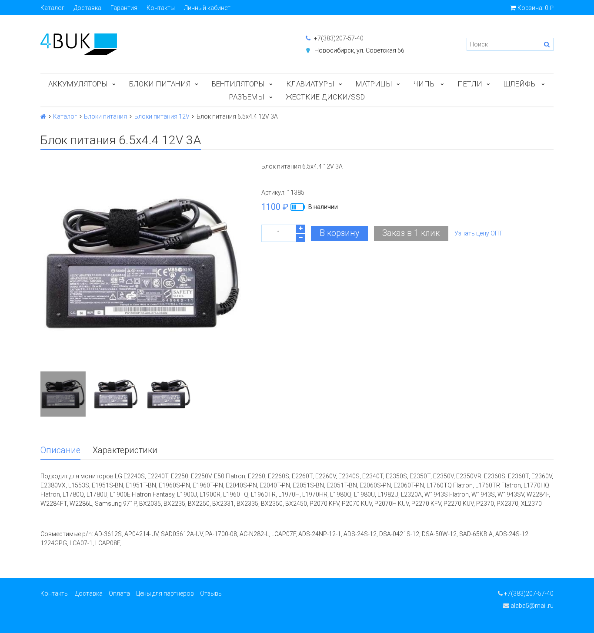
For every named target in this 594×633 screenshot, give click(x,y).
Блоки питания (159, 84)
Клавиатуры (310, 84)
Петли (469, 84)
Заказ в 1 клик (411, 233)
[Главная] (43, 116)
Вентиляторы (238, 84)
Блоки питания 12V (162, 116)
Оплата (119, 593)
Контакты (161, 8)
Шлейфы (520, 84)
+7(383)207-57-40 (338, 38)
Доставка (87, 8)
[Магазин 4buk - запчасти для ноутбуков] (164, 44)
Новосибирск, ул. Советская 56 (359, 50)
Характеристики (125, 450)
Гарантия (123, 8)
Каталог (52, 8)
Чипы (425, 84)
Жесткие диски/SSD (325, 97)
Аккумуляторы (78, 84)
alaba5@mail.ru (531, 605)
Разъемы (246, 97)
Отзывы (211, 593)
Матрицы (374, 84)
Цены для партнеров (165, 593)
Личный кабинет (207, 8)
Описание (60, 450)
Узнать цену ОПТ (478, 233)
